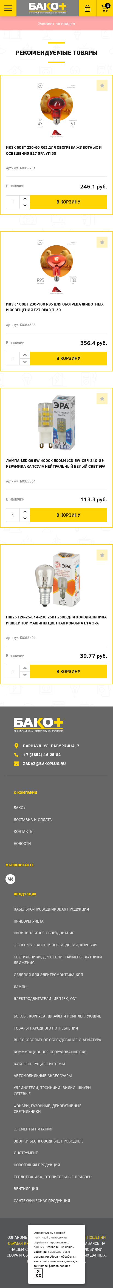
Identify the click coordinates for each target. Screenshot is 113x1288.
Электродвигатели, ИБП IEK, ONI (45, 998)
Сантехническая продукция (42, 1200)
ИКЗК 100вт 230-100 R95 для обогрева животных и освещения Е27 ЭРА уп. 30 (55, 307)
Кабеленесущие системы (39, 1063)
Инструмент (26, 1152)
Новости (22, 843)
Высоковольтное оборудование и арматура (57, 1039)
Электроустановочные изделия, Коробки (55, 944)
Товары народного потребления (46, 1028)
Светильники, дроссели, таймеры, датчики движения (58, 960)
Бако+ (20, 807)
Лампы (20, 986)
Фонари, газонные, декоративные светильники (47, 1108)
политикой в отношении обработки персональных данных (51, 1242)
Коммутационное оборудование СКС (50, 1051)
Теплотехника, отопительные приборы (53, 1176)
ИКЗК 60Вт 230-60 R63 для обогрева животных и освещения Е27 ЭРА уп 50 (54, 150)
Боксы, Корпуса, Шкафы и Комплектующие (57, 1016)
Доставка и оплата (33, 819)
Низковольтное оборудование (44, 932)
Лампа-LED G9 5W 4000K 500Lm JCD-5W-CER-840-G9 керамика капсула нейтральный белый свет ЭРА (55, 463)
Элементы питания (33, 1129)
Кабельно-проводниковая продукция (51, 909)
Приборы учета (29, 921)
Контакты (23, 831)
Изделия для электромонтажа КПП (48, 974)
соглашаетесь (57, 1251)
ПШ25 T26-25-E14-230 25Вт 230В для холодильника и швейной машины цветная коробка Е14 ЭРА (56, 620)
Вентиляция (26, 1188)
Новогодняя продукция (37, 1164)
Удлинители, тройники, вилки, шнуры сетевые (52, 1090)
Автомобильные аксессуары (43, 1075)
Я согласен (39, 1273)
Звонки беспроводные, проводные (49, 1141)
